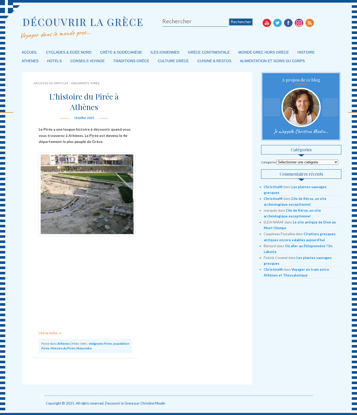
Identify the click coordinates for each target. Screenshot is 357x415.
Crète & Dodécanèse (121, 52)
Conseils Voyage (87, 61)
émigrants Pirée (100, 343)
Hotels (54, 61)
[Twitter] (277, 22)
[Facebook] (288, 22)
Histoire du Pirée (62, 348)
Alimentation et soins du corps (272, 61)
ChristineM (273, 187)
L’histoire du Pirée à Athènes (84, 101)
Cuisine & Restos (214, 61)
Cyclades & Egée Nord (68, 52)
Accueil (29, 52)
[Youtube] (267, 22)
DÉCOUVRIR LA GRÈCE (83, 21)
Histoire (306, 52)
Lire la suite (50, 333)
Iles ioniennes (165, 52)
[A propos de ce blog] (301, 107)
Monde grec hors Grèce (263, 52)
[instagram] (299, 22)
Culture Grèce (173, 61)
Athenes (30, 61)
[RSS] (310, 22)
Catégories (269, 162)
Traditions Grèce (131, 61)
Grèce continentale (209, 52)
